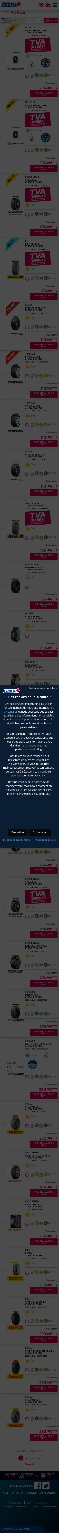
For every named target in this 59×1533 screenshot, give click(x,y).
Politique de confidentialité (16, 840)
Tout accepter (40, 832)
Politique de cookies (45, 840)
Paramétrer (17, 832)
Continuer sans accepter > (43, 688)
